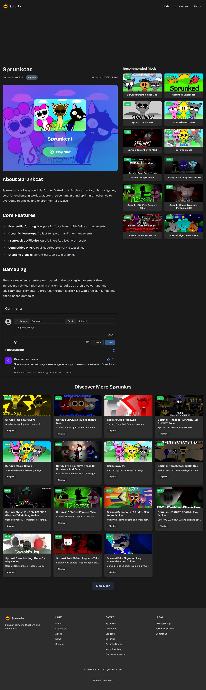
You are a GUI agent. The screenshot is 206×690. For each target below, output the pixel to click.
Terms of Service (165, 628)
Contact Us (161, 633)
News (58, 639)
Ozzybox (110, 633)
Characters (61, 628)
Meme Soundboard (103, 680)
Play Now (63, 152)
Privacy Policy (163, 623)
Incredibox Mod (114, 649)
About (58, 633)
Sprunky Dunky (114, 644)
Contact (59, 644)
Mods (58, 623)
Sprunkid (110, 639)
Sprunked (111, 623)
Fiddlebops (111, 628)
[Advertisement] (103, 35)
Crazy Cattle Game (115, 654)
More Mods (103, 585)
